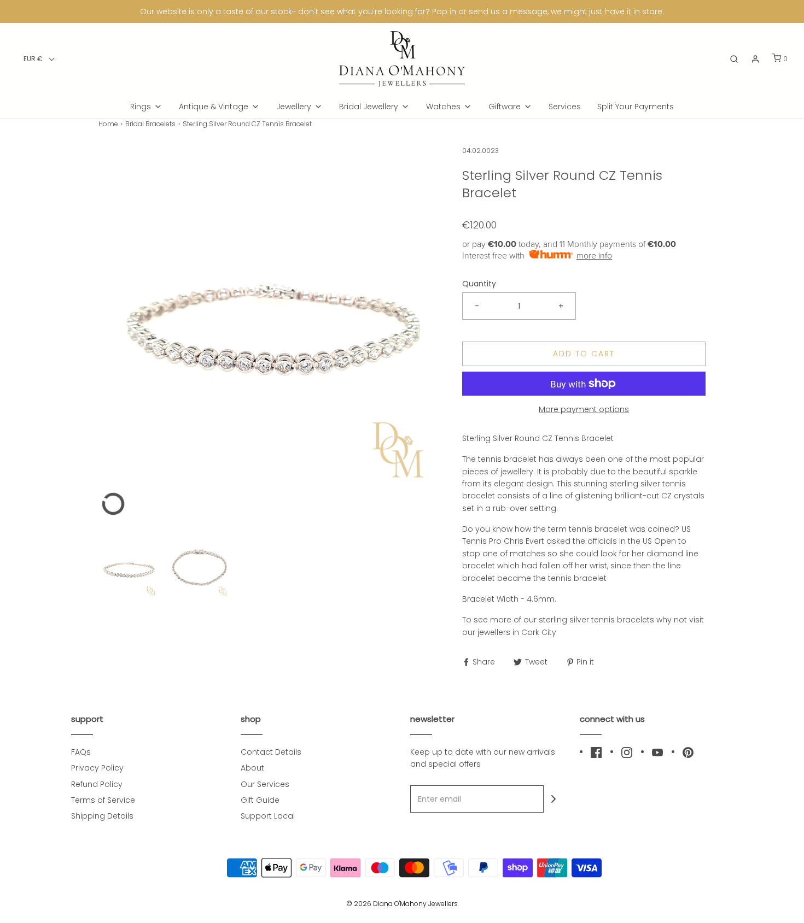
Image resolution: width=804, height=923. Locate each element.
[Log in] (755, 59)
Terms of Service (103, 800)
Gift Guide (260, 800)
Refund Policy (97, 784)
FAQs (81, 751)
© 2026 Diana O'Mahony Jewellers (402, 903)
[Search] (734, 59)
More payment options (584, 409)
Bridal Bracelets (150, 123)
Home (108, 123)
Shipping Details (102, 815)
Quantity (479, 283)
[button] (39, 58)
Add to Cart (584, 353)
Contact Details (271, 751)
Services (565, 106)
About (252, 767)
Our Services (265, 784)
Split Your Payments (635, 106)
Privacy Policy (97, 767)
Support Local (268, 815)
